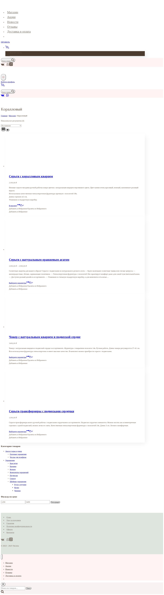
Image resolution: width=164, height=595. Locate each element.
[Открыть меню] (3, 77)
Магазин (12, 12)
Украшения (10, 460)
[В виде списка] (7, 130)
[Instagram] (11, 65)
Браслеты (14, 463)
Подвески (14, 475)
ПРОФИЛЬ (5, 42)
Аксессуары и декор (13, 451)
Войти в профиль (8, 82)
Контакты (10, 532)
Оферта (9, 529)
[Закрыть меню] (2, 556)
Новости (12, 22)
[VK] (2, 96)
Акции (11, 17)
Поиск (28, 588)
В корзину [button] (13, 206)
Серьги (13, 478)
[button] (28, 209)
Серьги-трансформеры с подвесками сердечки (41, 411)
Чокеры (17, 491)
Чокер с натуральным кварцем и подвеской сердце (44, 337)
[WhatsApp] (7, 96)
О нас (8, 517)
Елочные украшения (18, 454)
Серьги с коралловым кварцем (31, 176)
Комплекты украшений (19, 472)
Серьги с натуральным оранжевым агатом (39, 259)
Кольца (13, 469)
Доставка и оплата (19, 31)
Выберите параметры (17, 283)
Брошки (13, 466)
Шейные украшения (18, 481)
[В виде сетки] (3, 129)
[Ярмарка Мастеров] (5, 96)
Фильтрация (55, 502)
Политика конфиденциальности (19, 526)
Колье (16, 488)
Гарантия (10, 523)
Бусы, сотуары (20, 485)
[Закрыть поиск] (3, 584)
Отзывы (12, 26)
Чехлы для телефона (18, 457)
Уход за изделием (13, 520)
